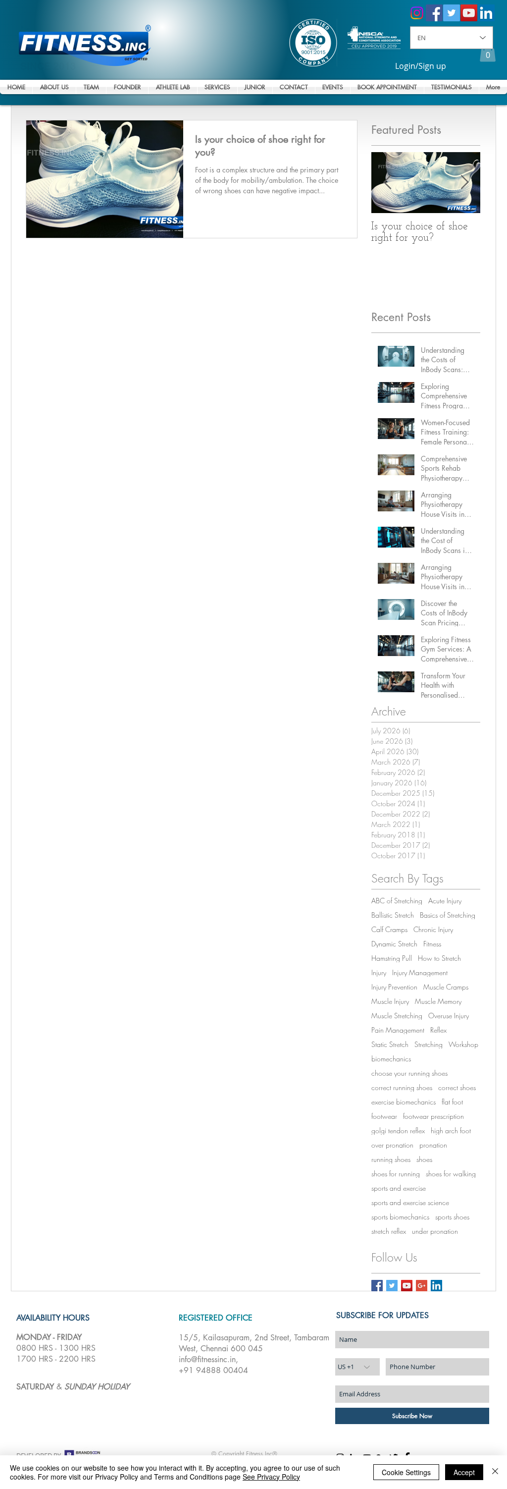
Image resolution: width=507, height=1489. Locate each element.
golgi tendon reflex (398, 1130)
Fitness (432, 943)
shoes (424, 1159)
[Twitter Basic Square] (392, 1285)
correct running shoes (401, 1087)
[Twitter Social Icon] (451, 12)
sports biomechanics (400, 1217)
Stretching (428, 1044)
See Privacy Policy (271, 1477)
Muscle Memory (438, 1001)
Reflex (438, 1030)
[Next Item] (464, 182)
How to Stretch (439, 958)
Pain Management (397, 1030)
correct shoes (457, 1087)
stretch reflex (388, 1231)
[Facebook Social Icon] (434, 12)
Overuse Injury (448, 1015)
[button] (487, 52)
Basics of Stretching (447, 915)
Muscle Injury (390, 1001)
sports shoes (452, 1217)
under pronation (435, 1231)
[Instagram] (416, 12)
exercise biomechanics (403, 1102)
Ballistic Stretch (392, 915)
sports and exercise (398, 1188)
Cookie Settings (406, 1472)
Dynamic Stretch (394, 943)
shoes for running (395, 1173)
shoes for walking (451, 1173)
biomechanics (391, 1058)
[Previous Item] (387, 182)
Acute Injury (444, 900)
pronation (433, 1145)
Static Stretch (389, 1044)
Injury (378, 972)
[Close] (495, 1472)
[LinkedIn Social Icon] (486, 12)
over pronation (392, 1145)
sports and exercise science (410, 1202)
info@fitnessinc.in (207, 1359)
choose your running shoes (409, 1073)
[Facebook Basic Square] (377, 1285)
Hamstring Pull (391, 958)
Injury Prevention (394, 987)
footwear (384, 1116)
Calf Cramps (389, 929)
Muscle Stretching (396, 1015)
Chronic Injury (433, 929)
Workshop (463, 1044)
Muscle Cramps (445, 987)
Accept (464, 1472)
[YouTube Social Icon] (468, 12)
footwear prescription (433, 1116)
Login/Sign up (420, 66)
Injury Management (420, 972)
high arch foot (451, 1130)
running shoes (390, 1159)
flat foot (452, 1102)
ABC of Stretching (396, 900)
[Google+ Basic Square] (421, 1285)
